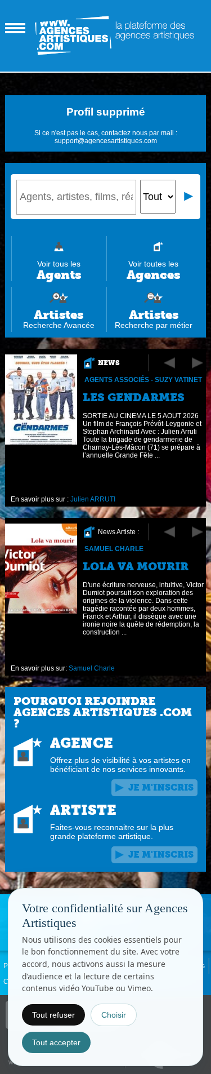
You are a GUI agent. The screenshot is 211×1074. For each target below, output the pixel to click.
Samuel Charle (113, 549)
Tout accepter (56, 1042)
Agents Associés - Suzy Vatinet (143, 380)
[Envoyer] (189, 196)
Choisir (113, 1014)
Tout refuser (53, 1014)
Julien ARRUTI (92, 499)
